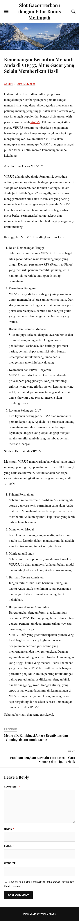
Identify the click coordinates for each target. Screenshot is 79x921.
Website (10, 863)
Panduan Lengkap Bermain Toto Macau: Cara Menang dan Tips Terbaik (42, 760)
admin (8, 84)
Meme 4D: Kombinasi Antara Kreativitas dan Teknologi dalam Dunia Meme (36, 737)
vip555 (35, 122)
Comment (12, 786)
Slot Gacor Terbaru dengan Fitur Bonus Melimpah (39, 11)
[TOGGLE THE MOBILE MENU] (6, 12)
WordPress (48, 913)
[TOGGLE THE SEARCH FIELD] (73, 12)
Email (9, 846)
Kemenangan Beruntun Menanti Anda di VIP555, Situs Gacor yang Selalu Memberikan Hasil (39, 65)
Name (9, 828)
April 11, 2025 (26, 84)
